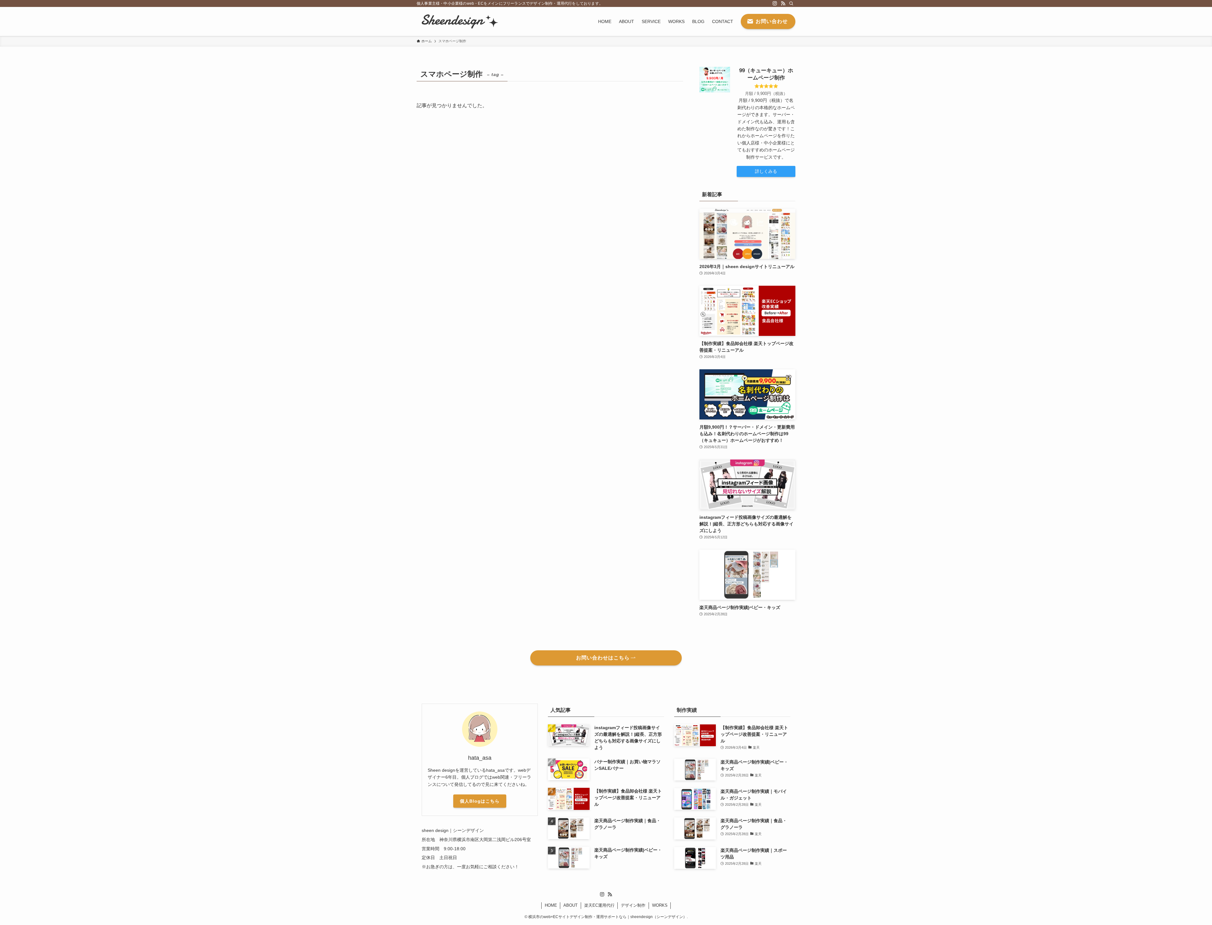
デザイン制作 (633, 905)
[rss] (783, 3)
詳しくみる (766, 171)
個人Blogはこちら (480, 801)
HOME (551, 905)
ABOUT (570, 905)
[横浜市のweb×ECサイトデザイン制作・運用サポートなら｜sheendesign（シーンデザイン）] (459, 21)
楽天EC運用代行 (599, 905)
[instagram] (775, 3)
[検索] (791, 3)
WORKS (660, 905)
